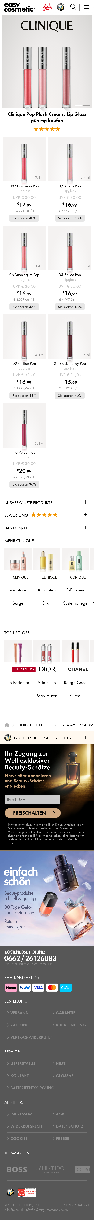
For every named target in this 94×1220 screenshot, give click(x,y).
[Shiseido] (50, 1169)
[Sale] (47, 7)
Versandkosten (57, 1209)
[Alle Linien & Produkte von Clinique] (47, 26)
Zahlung (19, 1025)
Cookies (19, 1138)
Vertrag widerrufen (32, 1037)
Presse (62, 1138)
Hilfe (61, 1063)
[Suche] (73, 7)
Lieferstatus (22, 1063)
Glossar (65, 1075)
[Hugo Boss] (17, 1169)
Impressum (21, 1114)
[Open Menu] (20, 7)
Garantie (65, 1012)
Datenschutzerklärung (38, 828)
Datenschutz (69, 1126)
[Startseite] (7, 725)
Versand (19, 1012)
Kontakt (19, 1075)
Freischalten (29, 813)
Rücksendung (71, 1025)
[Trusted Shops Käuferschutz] (10, 1193)
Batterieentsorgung (32, 1087)
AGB (60, 1114)
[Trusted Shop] (61, 7)
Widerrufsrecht (27, 1126)
